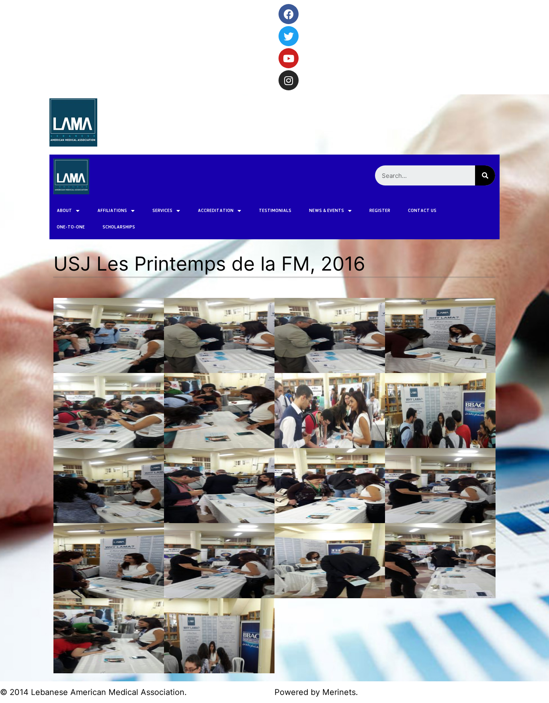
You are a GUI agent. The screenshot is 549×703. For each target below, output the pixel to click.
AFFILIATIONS (112, 210)
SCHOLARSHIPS (118, 227)
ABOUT (64, 210)
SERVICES (162, 210)
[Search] (485, 175)
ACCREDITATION (216, 210)
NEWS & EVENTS (326, 210)
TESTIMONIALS (275, 210)
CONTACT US (422, 210)
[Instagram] (289, 80)
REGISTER (379, 210)
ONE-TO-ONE (71, 227)
